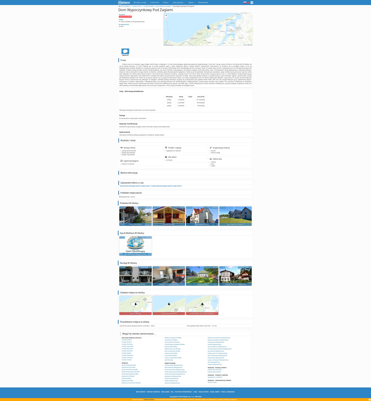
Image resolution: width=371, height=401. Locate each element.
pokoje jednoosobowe (215, 369)
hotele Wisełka (126, 378)
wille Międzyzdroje (214, 362)
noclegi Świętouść (127, 355)
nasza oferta (204, 392)
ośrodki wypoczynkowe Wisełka (175, 344)
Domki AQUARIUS (135, 224)
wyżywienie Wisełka (128, 376)
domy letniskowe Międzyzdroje (175, 369)
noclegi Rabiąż (126, 353)
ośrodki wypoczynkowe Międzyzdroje (219, 349)
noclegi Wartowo (127, 351)
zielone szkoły (212, 382)
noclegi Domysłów (127, 346)
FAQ (172, 392)
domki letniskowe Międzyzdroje (175, 374)
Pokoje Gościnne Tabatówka (235, 284)
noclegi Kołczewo (127, 344)
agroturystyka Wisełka (129, 365)
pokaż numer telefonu (125, 16)
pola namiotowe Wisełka (172, 351)
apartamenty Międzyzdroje (173, 367)
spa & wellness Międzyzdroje (217, 346)
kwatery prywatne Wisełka (173, 338)
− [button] (166, 18)
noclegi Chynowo (127, 357)
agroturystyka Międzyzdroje (174, 365)
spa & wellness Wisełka (172, 342)
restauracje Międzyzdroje (216, 358)
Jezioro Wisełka (135, 313)
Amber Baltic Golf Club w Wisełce (202, 313)
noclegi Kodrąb (126, 360)
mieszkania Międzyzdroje (216, 342)
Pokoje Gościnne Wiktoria (168, 284)
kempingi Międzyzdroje (172, 383)
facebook (141, 392)
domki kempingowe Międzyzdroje (175, 372)
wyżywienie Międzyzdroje (173, 376)
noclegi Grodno (127, 342)
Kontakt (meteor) (153, 392)
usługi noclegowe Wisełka (173, 358)
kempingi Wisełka (127, 380)
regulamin (165, 392)
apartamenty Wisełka (128, 367)
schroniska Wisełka (171, 355)
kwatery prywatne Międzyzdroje (218, 340)
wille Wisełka (169, 360)
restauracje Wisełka (171, 353)
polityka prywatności (183, 392)
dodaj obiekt (215, 392)
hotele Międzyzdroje (171, 381)
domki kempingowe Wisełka (131, 372)
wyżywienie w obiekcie (215, 377)
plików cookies (149, 399)
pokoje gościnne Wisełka (172, 349)
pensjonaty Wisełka (171, 346)
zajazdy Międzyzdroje (215, 364)
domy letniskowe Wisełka (130, 369)
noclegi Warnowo (127, 349)
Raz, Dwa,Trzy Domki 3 (235, 224)
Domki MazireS (168, 224)
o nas (195, 392)
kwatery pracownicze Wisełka (131, 383)
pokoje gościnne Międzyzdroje (217, 353)
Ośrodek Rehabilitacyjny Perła (135, 254)
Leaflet (245, 44)
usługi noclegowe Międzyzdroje (218, 360)
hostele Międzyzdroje (171, 378)
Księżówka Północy (202, 224)
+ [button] (166, 15)
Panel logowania (227, 392)
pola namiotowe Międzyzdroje (217, 355)
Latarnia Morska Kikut (169, 313)
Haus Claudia (202, 284)
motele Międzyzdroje (214, 344)
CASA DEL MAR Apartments (135, 284)
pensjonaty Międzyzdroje (216, 351)
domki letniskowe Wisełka (130, 374)
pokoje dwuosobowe (214, 372)
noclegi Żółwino (127, 340)
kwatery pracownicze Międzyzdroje (219, 338)
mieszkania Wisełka (171, 340)
